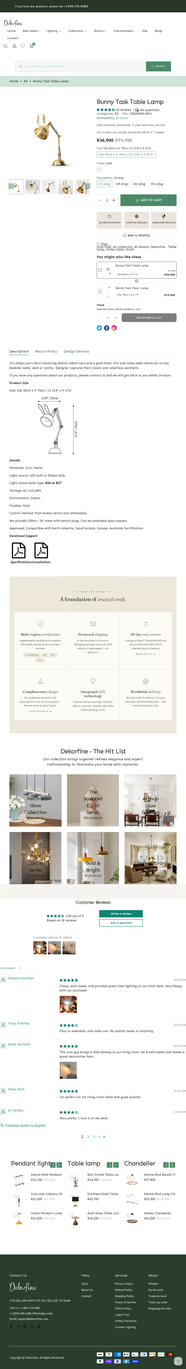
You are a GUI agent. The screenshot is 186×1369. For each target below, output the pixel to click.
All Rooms (141, 247)
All (117, 113)
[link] (108, 270)
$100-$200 (104, 247)
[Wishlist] (23, 46)
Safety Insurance (126, 1321)
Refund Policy (123, 1290)
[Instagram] (32, 1326)
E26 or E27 (53, 483)
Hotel (130, 249)
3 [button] (94, 1137)
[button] (5, 46)
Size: (124, 148)
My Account (155, 1290)
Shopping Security (159, 1308)
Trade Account (157, 1296)
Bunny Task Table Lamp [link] (132, 265)
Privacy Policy (124, 1283)
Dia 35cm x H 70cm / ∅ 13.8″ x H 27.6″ (126, 154)
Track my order (157, 1302)
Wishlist (153, 1283)
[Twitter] (11, 1326)
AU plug (139, 184)
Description (19, 351)
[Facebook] (18, 1326)
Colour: (104, 163)
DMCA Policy (123, 1308)
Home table (115, 249)
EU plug (157, 184)
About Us (87, 1290)
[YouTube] (39, 1326)
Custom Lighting (125, 1327)
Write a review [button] (121, 913)
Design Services (76, 351)
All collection (122, 247)
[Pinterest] (25, 1326)
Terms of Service (125, 1302)
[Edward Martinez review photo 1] (68, 1004)
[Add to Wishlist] (15, 1177)
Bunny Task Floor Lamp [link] (132, 288)
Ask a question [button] (121, 922)
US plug (104, 184)
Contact (86, 1296)
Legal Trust (122, 1314)
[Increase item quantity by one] (113, 200)
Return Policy (46, 351)
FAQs (84, 1283)
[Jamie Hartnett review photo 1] (68, 1070)
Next (87, 186)
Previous (11, 186)
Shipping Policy (124, 1296)
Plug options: (110, 177)
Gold (99, 169)
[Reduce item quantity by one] (100, 200)
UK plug (122, 184)
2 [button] (88, 1137)
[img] (69, 980)
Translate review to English (25, 1125)
